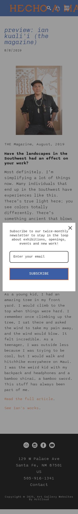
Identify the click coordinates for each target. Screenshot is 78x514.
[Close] (70, 228)
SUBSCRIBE (39, 274)
